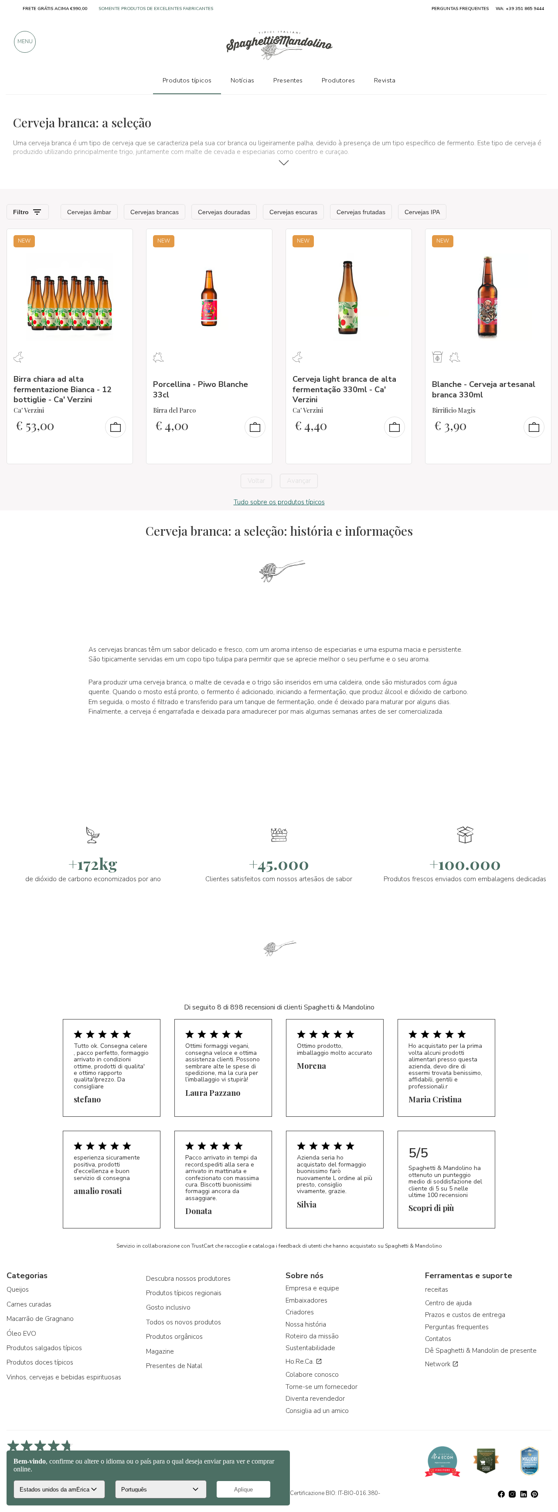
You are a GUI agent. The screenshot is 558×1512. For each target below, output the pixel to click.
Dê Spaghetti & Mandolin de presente (481, 1350)
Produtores (338, 80)
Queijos (18, 1289)
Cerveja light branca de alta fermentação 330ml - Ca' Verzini (344, 389)
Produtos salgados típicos (44, 1348)
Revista (385, 80)
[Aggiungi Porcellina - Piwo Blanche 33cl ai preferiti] (257, 241)
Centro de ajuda (448, 1303)
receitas (436, 1289)
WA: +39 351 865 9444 (520, 9)
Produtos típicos (187, 80)
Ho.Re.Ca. (301, 1361)
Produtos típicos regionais (183, 1293)
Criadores (300, 1312)
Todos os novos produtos (183, 1322)
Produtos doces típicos (40, 1362)
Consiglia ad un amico (317, 1410)
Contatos (438, 1338)
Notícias (243, 80)
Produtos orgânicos (174, 1336)
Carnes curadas (29, 1304)
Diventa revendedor (315, 1398)
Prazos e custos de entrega (465, 1314)
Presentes (288, 80)
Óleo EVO (21, 1333)
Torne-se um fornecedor (321, 1386)
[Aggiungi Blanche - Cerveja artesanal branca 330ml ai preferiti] (536, 241)
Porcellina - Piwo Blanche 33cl (200, 389)
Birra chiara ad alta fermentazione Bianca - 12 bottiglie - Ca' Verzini (63, 389)
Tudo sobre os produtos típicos (279, 502)
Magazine (160, 1351)
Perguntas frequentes (457, 1327)
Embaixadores (306, 1300)
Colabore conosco (312, 1374)
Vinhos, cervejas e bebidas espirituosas (64, 1377)
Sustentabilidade (310, 1348)
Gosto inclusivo (168, 1307)
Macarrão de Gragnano (40, 1318)
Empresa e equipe (312, 1288)
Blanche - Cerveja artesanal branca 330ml (483, 389)
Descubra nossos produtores (188, 1278)
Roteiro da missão (312, 1336)
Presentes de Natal (174, 1365)
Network (438, 1364)
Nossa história (306, 1324)
